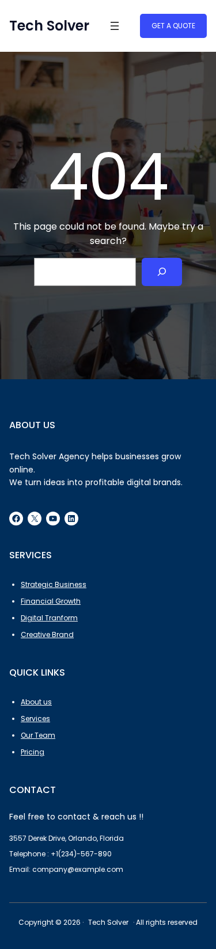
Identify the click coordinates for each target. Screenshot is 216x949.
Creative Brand (47, 634)
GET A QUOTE (173, 26)
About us (36, 702)
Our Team (38, 735)
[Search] (162, 272)
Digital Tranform (49, 618)
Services (35, 718)
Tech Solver (49, 25)
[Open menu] (115, 26)
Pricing (32, 752)
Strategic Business (53, 584)
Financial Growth (51, 601)
